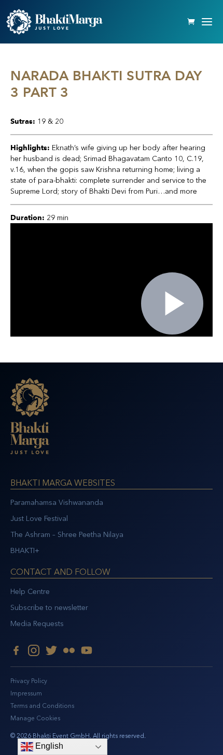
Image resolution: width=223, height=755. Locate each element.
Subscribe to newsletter (49, 607)
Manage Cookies (35, 718)
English (48, 746)
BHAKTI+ (24, 550)
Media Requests (37, 623)
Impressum (26, 693)
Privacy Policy (28, 681)
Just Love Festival (39, 518)
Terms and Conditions (42, 705)
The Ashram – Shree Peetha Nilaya (66, 534)
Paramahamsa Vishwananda (56, 502)
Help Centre (30, 591)
